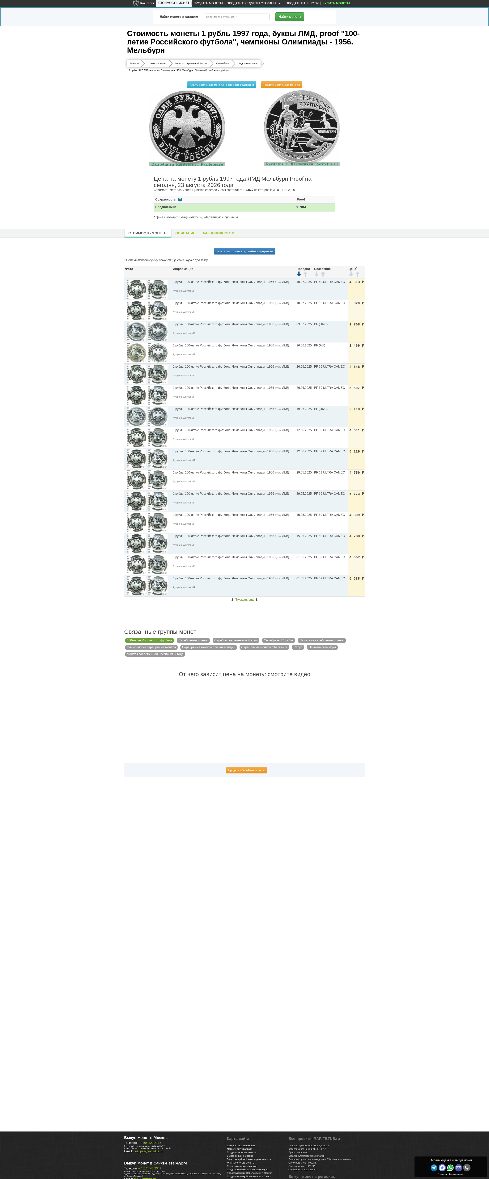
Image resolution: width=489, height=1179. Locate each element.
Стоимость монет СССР (301, 1166)
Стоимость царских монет (302, 1169)
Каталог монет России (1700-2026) (307, 1149)
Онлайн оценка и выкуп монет (451, 1160)
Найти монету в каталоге (179, 16)
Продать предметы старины (252, 3)
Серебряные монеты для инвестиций (208, 647)
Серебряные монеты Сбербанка (264, 647)
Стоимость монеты (148, 233)
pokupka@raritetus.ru (148, 1151)
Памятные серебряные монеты (322, 640)
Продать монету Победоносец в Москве (249, 1173)
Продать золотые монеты (241, 1152)
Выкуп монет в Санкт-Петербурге (155, 1163)
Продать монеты (208, 3)
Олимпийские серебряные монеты (151, 647)
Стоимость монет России (302, 1162)
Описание (185, 233)
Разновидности (218, 233)
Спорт (298, 647)
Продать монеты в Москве (242, 1166)
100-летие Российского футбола (149, 640)
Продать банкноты (302, 3)
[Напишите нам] (442, 1167)
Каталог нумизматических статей (306, 1156)
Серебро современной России (236, 640)
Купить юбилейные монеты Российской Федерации (221, 84)
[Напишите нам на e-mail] (458, 1167)
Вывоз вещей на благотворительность (249, 1159)
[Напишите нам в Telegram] (434, 1167)
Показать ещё (244, 599)
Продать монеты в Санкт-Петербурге (248, 1169)
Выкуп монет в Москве (146, 1138)
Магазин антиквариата (239, 1149)
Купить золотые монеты (240, 1162)
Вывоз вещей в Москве (240, 1156)
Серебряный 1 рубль (278, 640)
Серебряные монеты (193, 640)
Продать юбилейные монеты (281, 84)
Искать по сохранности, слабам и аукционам (244, 251)
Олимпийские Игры (322, 647)
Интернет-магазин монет (241, 1145)
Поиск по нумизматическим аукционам (309, 1145)
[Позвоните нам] (466, 1167)
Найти (290, 17)
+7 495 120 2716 (149, 1142)
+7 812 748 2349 (149, 1168)
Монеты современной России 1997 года (155, 654)
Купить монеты (336, 3)
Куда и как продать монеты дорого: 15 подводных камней (319, 1159)
